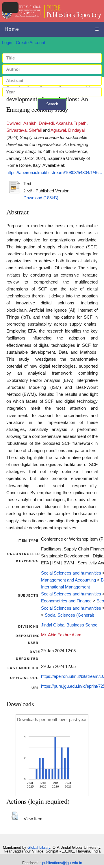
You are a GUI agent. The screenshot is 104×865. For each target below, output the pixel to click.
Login (7, 42)
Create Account (30, 42)
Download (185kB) (40, 198)
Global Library (38, 847)
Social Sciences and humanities (71, 573)
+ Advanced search (52, 113)
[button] (15, 816)
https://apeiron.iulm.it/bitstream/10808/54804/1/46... (54, 172)
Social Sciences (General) (69, 615)
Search (52, 104)
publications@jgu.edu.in (62, 863)
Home (12, 29)
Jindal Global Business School (69, 625)
